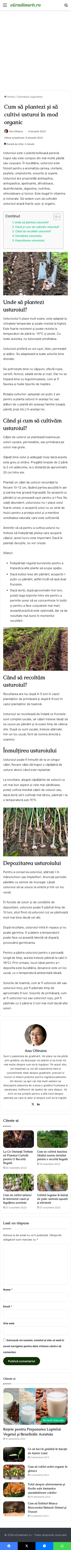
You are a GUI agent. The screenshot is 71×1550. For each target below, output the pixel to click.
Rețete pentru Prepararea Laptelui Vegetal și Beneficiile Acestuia (32, 1431)
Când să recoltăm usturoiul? (33, 231)
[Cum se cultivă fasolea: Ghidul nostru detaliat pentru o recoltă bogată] (52, 1139)
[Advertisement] (35, 52)
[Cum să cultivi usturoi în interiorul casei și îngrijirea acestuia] (18, 1182)
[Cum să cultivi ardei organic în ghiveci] (14, 1472)
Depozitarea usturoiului (29, 240)
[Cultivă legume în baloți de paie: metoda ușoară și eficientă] (52, 1182)
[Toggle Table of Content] (54, 216)
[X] (32, 1104)
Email (7, 1306)
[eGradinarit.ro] (25, 5)
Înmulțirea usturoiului (28, 235)
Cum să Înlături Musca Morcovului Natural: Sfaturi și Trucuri (47, 1507)
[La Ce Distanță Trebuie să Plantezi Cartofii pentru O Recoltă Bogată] (18, 1139)
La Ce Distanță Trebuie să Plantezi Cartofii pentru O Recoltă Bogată (18, 1157)
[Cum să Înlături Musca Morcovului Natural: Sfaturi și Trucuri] (14, 1508)
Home (11, 96)
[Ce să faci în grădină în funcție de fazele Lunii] (14, 1454)
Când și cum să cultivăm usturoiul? (37, 226)
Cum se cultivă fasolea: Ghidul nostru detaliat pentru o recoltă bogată (52, 1155)
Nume (8, 1289)
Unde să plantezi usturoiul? (32, 222)
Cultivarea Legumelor (30, 96)
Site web (8, 1323)
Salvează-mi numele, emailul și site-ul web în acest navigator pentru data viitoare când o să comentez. (33, 1346)
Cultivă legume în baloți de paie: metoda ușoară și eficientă (52, 1198)
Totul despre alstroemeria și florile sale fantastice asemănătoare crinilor (46, 1488)
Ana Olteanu (16, 131)
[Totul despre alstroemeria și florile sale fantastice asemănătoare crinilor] (14, 1489)
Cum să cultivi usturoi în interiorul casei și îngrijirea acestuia (17, 1198)
